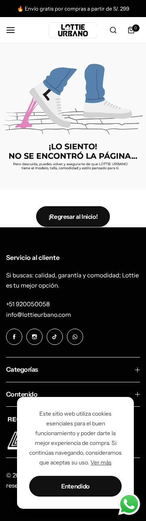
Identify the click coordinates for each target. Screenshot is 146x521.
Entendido (75, 486)
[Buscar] (113, 30)
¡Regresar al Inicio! (73, 216)
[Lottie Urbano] (73, 30)
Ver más (101, 462)
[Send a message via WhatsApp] (129, 504)
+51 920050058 (28, 304)
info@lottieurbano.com (38, 314)
